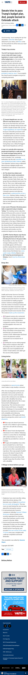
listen (19, 41)
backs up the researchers (16, 313)
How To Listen (6, 635)
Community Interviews (8, 655)
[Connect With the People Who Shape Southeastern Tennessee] (14, 582)
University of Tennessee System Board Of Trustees (13, 659)
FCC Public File (6, 639)
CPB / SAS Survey (7, 652)
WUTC (7, 629)
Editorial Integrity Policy (8, 648)
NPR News (8, 549)
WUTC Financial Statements (9, 642)
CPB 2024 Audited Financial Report (11, 645)
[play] (2, 673)
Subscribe (11, 39)
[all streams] (26, 673)
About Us (5, 632)
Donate (23, 2)
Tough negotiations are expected (12, 129)
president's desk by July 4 (9, 73)
